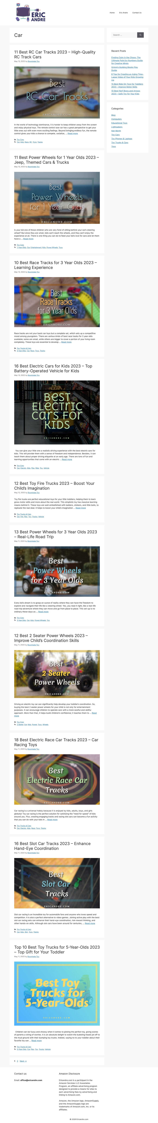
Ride (37, 468)
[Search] (140, 35)
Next (23, 1061)
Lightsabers (116, 127)
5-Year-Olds (21, 1049)
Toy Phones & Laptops (121, 139)
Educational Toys (119, 123)
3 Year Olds (21, 351)
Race (27, 142)
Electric (23, 468)
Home (112, 13)
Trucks (34, 517)
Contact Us (136, 13)
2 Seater (20, 724)
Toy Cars (20, 140)
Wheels (45, 724)
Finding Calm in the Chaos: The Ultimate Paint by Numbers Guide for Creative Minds (127, 60)
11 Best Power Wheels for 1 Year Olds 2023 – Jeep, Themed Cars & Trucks (56, 160)
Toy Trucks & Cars (24, 348)
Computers (116, 119)
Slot (26, 932)
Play (33, 468)
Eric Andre (123, 13)
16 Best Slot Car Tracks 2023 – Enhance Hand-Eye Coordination (52, 846)
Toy (41, 468)
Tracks (40, 142)
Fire (21, 517)
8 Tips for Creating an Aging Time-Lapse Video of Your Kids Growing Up (127, 77)
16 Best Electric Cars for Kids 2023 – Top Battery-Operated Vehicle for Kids (53, 368)
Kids (22, 142)
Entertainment (36, 247)
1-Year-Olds (21, 247)
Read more (73, 133)
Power (34, 724)
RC (30, 142)
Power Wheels (52, 247)
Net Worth (116, 131)
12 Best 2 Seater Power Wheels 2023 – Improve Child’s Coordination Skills (51, 638)
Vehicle (46, 468)
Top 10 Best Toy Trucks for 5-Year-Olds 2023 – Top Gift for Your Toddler (57, 949)
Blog (113, 115)
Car (18, 142)
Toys (35, 142)
